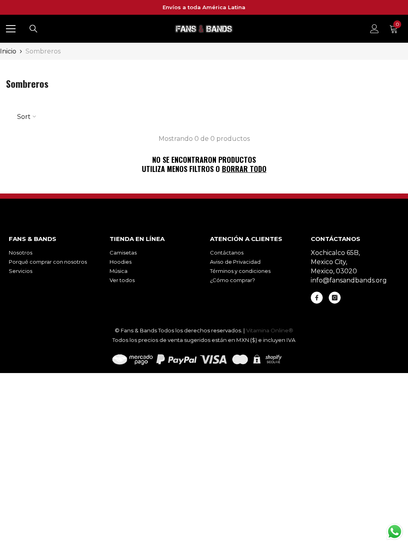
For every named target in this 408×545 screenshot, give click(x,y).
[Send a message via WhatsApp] (394, 531)
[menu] (11, 29)
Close (401, 195)
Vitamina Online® (269, 330)
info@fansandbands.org (349, 280)
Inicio (8, 51)
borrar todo (244, 169)
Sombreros (43, 51)
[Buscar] (33, 29)
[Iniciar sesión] (374, 28)
